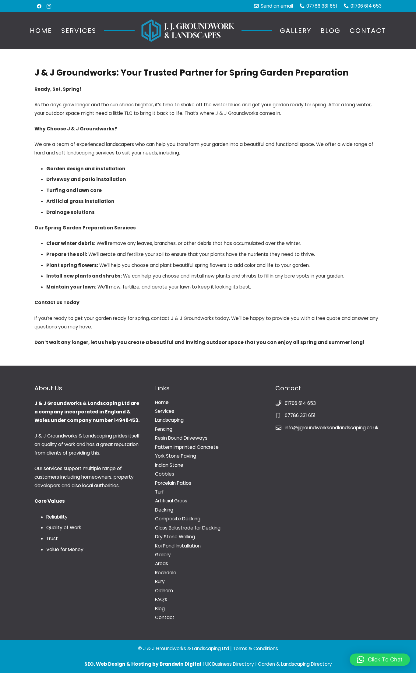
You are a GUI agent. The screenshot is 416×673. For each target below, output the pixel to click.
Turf (159, 492)
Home (162, 402)
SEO (89, 664)
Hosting (141, 664)
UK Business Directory (229, 664)
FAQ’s (161, 599)
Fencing (163, 429)
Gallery (163, 554)
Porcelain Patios (173, 483)
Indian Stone (169, 465)
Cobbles (164, 474)
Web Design (110, 664)
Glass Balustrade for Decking (187, 528)
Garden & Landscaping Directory (295, 664)
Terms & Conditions (255, 648)
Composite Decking (177, 518)
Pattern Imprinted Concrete (187, 447)
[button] (102, 30)
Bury (160, 581)
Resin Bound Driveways (181, 438)
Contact (165, 617)
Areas (161, 563)
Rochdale (165, 572)
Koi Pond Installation (178, 546)
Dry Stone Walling (175, 536)
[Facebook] (39, 6)
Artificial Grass (171, 501)
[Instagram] (49, 6)
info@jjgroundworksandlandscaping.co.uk (332, 427)
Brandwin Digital (180, 664)
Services (164, 411)
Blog (160, 608)
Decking (164, 510)
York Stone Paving (175, 456)
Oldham (164, 590)
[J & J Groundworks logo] (188, 30)
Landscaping (169, 420)
